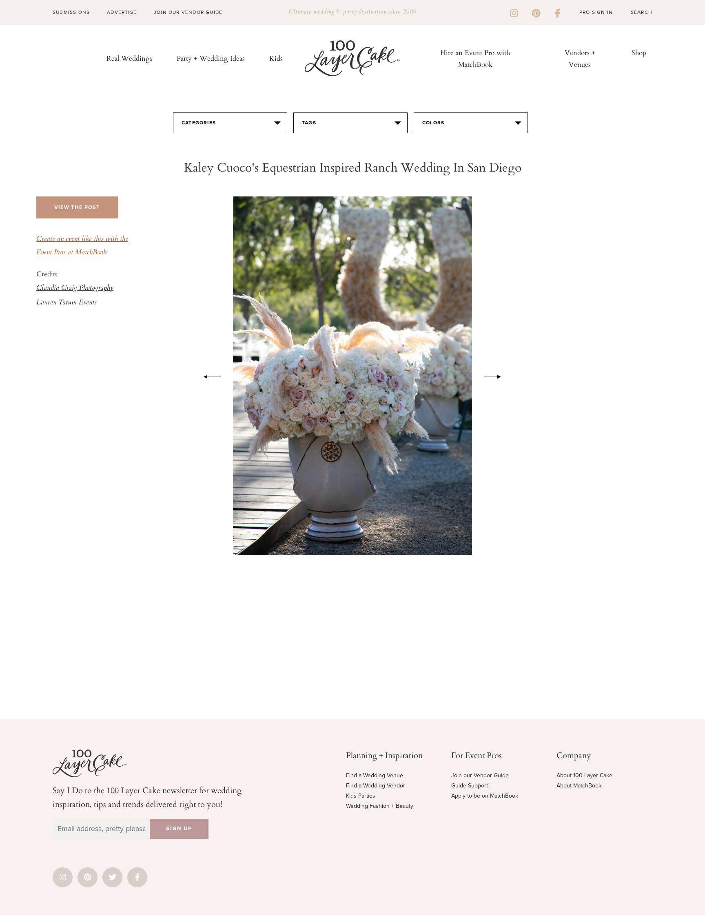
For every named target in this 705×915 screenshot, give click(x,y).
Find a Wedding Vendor (375, 785)
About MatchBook (578, 785)
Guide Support (469, 785)
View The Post (77, 207)
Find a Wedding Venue (374, 775)
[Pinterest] (536, 12)
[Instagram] (514, 12)
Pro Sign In (596, 12)
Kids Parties (360, 795)
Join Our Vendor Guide (188, 12)
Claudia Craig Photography (74, 288)
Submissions (71, 12)
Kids (276, 58)
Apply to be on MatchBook (484, 795)
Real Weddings (129, 58)
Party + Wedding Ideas (211, 58)
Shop (639, 52)
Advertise (122, 12)
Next (497, 375)
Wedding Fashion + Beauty (379, 806)
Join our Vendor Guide (480, 775)
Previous (208, 375)
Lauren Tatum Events (66, 303)
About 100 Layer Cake (584, 775)
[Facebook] (557, 12)
